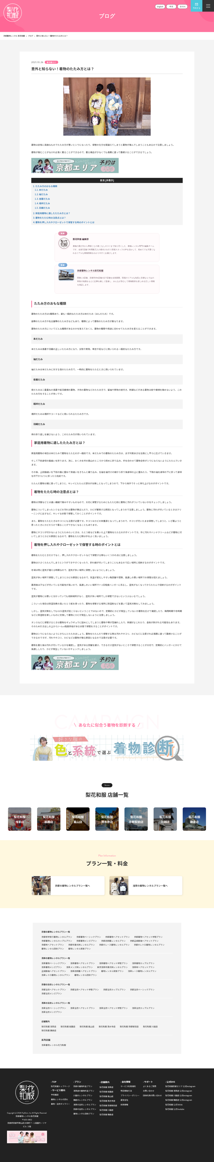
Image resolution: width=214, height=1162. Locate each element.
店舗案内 (45, 1021)
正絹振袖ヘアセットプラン (53, 971)
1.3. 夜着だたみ (42, 198)
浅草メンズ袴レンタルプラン (79, 967)
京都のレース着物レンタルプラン (114, 944)
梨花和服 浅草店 (48, 1026)
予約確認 (55, 1094)
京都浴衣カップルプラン (114, 989)
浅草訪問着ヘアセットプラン (83, 971)
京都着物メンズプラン (86, 940)
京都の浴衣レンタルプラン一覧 (55, 984)
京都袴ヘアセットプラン (52, 944)
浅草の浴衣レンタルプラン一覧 (55, 1002)
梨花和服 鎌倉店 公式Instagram (178, 1100)
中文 (171, 6)
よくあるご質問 (149, 1086)
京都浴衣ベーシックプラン (142, 989)
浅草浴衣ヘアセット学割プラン (113, 1008)
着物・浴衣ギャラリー (60, 1103)
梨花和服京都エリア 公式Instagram (180, 1086)
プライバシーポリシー (130, 1095)
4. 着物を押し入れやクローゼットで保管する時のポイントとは (63, 222)
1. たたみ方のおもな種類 (45, 186)
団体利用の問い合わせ (152, 1095)
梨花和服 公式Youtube (174, 1109)
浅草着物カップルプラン (143, 963)
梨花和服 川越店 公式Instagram (178, 1095)
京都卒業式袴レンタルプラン (81, 944)
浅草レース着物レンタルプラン (142, 971)
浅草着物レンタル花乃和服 (53, 1045)
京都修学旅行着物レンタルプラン (56, 936)
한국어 (182, 6)
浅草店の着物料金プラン (83, 1090)
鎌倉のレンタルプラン (82, 1100)
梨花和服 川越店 (150, 1026)
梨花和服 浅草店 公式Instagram (178, 1090)
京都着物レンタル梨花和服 (90, 270)
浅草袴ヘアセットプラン (143, 967)
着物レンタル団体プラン (52, 948)
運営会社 (124, 1100)
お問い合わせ (148, 1090)
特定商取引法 (126, 1090)
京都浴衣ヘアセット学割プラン (84, 989)
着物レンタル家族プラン (79, 948)
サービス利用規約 (128, 1086)
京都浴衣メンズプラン (51, 993)
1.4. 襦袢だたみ (42, 203)
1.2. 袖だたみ (41, 194)
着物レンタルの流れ (59, 1099)
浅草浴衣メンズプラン (51, 1011)
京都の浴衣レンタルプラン (84, 1109)
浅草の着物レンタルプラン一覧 (55, 958)
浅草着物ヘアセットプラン (82, 963)
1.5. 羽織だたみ (42, 207)
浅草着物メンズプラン (51, 967)
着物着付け (51, 62)
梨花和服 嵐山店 (87, 1026)
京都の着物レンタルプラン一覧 (55, 931)
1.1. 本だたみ (41, 189)
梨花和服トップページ (60, 1086)
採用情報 (124, 1104)
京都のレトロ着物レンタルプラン (149, 944)
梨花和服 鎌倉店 (48, 1030)
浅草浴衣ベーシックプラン (53, 1008)
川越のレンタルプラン (82, 1095)
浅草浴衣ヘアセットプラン (82, 1008)
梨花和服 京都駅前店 (129, 1026)
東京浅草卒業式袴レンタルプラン (112, 967)
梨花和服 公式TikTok (174, 1104)
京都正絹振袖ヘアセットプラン (144, 940)
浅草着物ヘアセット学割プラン (113, 963)
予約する (196, 8)
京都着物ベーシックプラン (88, 936)
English (160, 6)
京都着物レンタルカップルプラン (56, 940)
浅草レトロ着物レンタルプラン (55, 975)
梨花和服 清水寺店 (107, 1026)
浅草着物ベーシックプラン (53, 963)
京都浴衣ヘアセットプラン (53, 989)
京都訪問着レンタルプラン (113, 940)
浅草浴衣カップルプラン (143, 1008)
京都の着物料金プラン (82, 1086)
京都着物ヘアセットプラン (117, 936)
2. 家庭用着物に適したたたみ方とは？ (51, 213)
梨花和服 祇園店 (68, 1026)
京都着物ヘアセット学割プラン (148, 936)
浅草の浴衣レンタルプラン (84, 1104)
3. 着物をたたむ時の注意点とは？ (49, 217)
